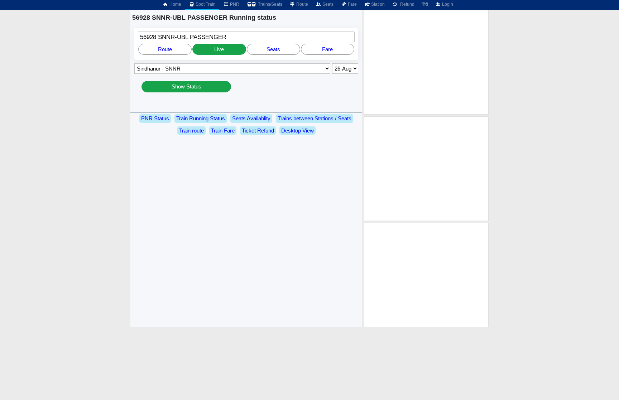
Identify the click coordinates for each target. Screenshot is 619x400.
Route (301, 4)
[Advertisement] (426, 62)
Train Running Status (200, 118)
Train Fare (223, 130)
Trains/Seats (269, 4)
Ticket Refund (258, 130)
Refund (406, 4)
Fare (352, 4)
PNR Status (155, 118)
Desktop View (297, 130)
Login (447, 4)
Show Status (186, 86)
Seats (327, 4)
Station (377, 4)
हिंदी (425, 4)
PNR (234, 4)
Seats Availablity (251, 118)
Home (174, 4)
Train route (191, 130)
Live (219, 49)
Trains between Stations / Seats (314, 118)
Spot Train (205, 4)
